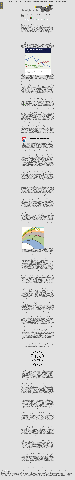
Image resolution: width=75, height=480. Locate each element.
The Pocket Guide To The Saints (11, 470)
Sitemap (1, 476)
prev (17, 469)
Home (1, 477)
